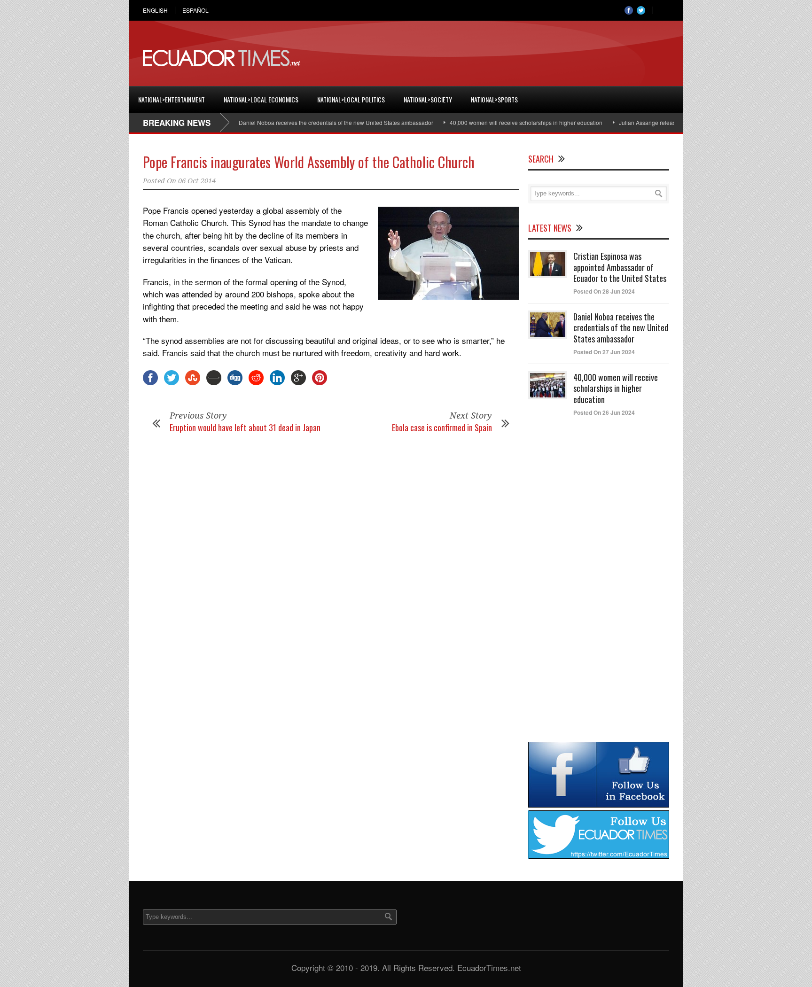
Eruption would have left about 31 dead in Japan (245, 427)
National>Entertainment (171, 99)
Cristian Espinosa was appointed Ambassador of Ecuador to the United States (619, 267)
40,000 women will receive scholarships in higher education (504, 122)
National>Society (428, 99)
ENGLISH (155, 10)
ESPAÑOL (195, 10)
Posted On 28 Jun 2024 (604, 291)
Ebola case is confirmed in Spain (442, 427)
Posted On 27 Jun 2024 (604, 352)
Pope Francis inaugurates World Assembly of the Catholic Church (309, 161)
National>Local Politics (351, 99)
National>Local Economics (261, 99)
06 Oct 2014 (197, 181)
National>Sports (494, 99)
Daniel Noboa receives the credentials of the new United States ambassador (314, 122)
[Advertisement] (498, 58)
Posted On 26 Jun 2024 (604, 412)
